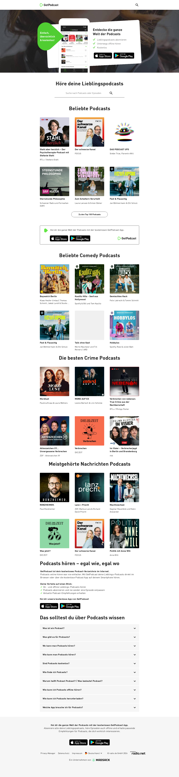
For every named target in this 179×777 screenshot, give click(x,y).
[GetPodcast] (47, 5)
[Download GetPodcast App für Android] (124, 56)
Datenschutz (63, 753)
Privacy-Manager (48, 753)
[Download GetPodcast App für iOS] (103, 56)
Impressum (77, 753)
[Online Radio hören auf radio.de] (137, 753)
